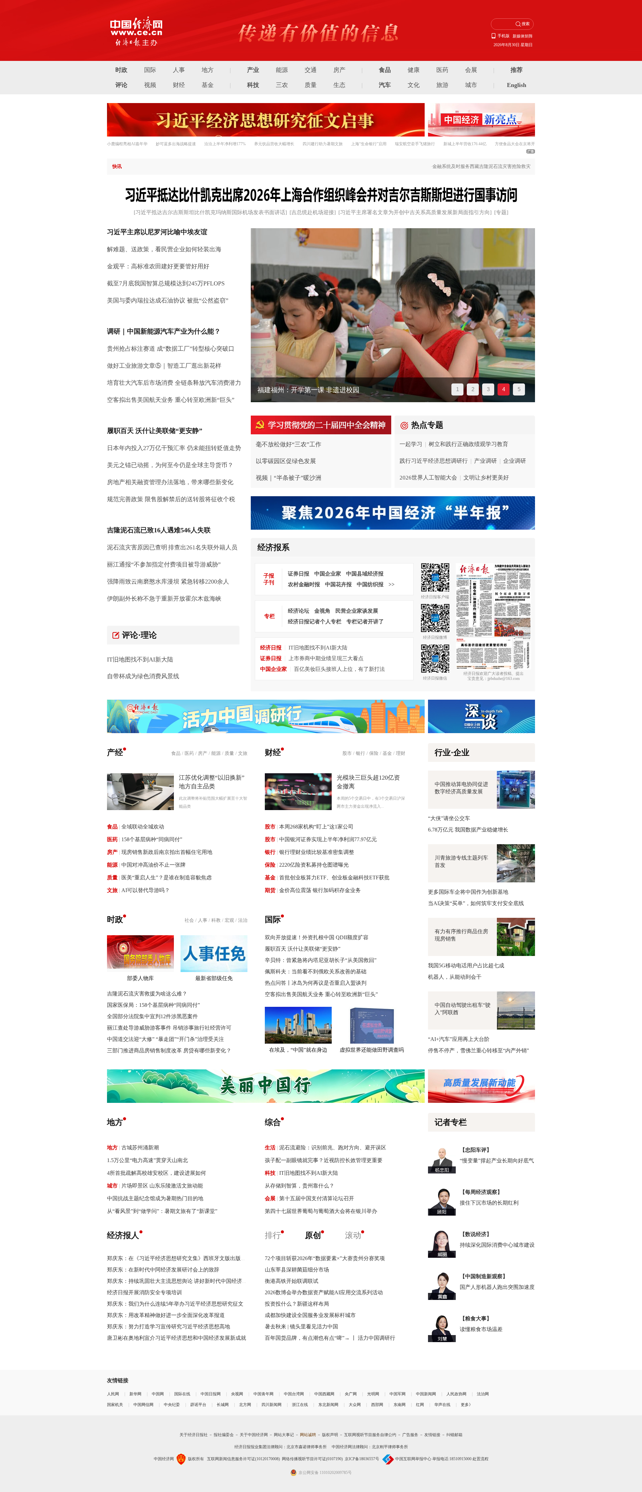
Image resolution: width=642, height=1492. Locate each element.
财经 (179, 85)
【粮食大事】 (476, 1318)
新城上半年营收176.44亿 (465, 144)
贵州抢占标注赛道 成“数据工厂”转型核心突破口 (170, 348)
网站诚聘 (308, 1434)
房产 (339, 70)
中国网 (158, 1394)
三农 (282, 85)
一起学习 (411, 444)
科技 (253, 85)
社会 (189, 920)
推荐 (517, 70)
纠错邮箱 (454, 1434)
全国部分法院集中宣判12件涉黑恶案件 (152, 1016)
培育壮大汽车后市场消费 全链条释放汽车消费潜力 (174, 382)
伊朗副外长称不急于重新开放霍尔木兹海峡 (164, 598)
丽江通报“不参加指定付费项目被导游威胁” (164, 564)
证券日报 (298, 574)
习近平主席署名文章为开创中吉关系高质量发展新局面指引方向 (415, 212)
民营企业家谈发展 (356, 611)
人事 (179, 70)
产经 (115, 752)
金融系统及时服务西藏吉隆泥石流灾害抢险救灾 (465, 166)
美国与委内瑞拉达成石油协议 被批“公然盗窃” (167, 300)
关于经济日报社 (194, 1434)
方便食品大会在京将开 (515, 144)
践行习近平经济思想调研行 (434, 461)
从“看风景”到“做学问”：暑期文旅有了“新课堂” (162, 1211)
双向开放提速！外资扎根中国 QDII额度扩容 (316, 937)
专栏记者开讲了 (365, 621)
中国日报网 (211, 1394)
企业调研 (514, 461)
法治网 (483, 1394)
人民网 (113, 1394)
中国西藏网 (324, 1394)
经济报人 (123, 1235)
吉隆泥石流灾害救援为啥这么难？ (147, 993)
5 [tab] (519, 389)
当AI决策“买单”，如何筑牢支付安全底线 (476, 903)
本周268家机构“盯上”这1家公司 (316, 826)
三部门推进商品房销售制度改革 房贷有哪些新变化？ (169, 1050)
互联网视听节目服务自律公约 (370, 1434)
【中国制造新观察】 (484, 1276)
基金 (208, 85)
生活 (270, 1147)
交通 (311, 70)
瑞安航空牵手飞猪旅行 (415, 144)
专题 (501, 212)
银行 (360, 753)
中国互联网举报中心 (413, 1459)
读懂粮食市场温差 (481, 1329)
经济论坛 (298, 611)
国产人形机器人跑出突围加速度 (497, 1287)
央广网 (351, 1394)
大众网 (355, 1404)
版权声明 (330, 1434)
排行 (273, 1235)
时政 (121, 70)
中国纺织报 (370, 584)
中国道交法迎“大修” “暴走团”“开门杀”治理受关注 (165, 1039)
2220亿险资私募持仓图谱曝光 (314, 865)
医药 (442, 70)
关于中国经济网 (254, 1434)
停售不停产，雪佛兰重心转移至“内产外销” (478, 1050)
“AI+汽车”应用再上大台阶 (459, 1039)
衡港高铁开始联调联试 (291, 1281)
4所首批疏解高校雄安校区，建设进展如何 (156, 1173)
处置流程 (480, 1459)
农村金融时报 (304, 584)
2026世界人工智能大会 (428, 477)
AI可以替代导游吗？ (145, 890)
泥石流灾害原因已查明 (137, 547)
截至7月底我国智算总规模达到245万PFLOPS (166, 283)
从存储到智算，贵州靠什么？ (299, 1186)
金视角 (322, 611)
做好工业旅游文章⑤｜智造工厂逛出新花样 (164, 365)
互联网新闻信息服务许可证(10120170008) (243, 1459)
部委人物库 (140, 978)
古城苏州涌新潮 (140, 1147)
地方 (208, 70)
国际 (150, 70)
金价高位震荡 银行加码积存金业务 (320, 890)
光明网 (373, 1394)
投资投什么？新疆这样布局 (297, 1304)
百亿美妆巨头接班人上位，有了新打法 (339, 669)
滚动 (353, 1235)
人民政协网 (456, 1394)
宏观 (229, 920)
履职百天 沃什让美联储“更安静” (302, 949)
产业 (253, 70)
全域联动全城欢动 (142, 826)
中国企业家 (327, 574)
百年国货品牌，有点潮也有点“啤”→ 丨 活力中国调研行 (330, 1338)
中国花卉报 (338, 584)
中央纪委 (172, 1404)
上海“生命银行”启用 (369, 144)
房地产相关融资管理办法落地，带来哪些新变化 (170, 482)
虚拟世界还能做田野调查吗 (372, 1050)
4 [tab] (503, 389)
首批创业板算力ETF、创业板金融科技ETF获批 (334, 877)
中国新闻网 (426, 1394)
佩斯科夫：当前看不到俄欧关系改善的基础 (315, 971)
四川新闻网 (271, 1404)
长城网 (223, 1404)
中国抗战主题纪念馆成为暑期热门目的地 (155, 1198)
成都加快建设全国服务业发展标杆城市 (310, 1315)
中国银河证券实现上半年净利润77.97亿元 (328, 839)
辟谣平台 (198, 1404)
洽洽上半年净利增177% (225, 144)
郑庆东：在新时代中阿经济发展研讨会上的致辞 (163, 1269)
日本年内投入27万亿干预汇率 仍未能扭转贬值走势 (174, 448)
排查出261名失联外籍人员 (202, 547)
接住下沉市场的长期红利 (489, 1203)
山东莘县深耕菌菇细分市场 (297, 1269)
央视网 (237, 1394)
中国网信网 (143, 1404)
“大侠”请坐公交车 (449, 818)
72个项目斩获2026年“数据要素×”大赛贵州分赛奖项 (325, 1258)
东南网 (400, 1404)
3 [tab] (488, 389)
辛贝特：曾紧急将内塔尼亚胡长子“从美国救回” (321, 960)
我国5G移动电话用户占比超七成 (466, 965)
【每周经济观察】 (481, 1192)
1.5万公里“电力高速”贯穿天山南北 (147, 1160)
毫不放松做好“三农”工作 (288, 444)
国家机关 (115, 1404)
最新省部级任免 (214, 978)
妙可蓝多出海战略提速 (176, 144)
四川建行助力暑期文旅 (323, 144)
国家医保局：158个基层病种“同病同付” (153, 1005)
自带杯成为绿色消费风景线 (143, 676)
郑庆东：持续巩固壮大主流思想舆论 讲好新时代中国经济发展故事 (185, 1281)
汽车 (385, 85)
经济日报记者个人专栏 (314, 621)
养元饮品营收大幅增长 (274, 144)
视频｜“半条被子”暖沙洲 (288, 477)
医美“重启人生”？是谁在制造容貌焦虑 (166, 877)
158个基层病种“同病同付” (151, 839)
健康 (414, 70)
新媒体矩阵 (523, 36)
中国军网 (398, 1394)
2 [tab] (472, 389)
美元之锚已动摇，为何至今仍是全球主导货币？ (170, 465)
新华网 (135, 1394)
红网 (420, 1404)
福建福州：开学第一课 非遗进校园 (308, 389)
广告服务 (410, 1434)
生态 (339, 85)
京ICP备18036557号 (362, 1459)
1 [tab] (457, 389)
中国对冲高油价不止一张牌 (153, 865)
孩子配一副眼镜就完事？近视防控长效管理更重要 (324, 1160)
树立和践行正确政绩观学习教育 (468, 444)
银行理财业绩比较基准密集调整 (316, 852)
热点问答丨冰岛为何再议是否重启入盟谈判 (315, 983)
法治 (242, 920)
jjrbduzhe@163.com (504, 678)
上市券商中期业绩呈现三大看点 (326, 658)
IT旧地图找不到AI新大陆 (140, 659)
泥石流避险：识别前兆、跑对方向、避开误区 (332, 1147)
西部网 (377, 1404)
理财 (400, 753)
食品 (385, 70)
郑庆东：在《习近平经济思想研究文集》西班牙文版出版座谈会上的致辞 (192, 1258)
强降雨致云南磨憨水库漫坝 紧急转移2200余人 (168, 581)
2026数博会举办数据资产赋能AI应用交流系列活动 (324, 1292)
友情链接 (432, 1434)
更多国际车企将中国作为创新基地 (468, 892)
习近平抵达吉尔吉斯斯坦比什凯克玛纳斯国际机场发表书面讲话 (210, 212)
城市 (471, 85)
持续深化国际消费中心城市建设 (497, 1245)
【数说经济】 (476, 1234)
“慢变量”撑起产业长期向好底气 (497, 1160)
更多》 (467, 1404)
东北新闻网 (328, 1404)
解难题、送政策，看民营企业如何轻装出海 (164, 249)
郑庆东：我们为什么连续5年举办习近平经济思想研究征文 (175, 1304)
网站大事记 (284, 1434)
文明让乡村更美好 (486, 477)
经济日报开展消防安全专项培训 (144, 1292)
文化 (414, 85)
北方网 (245, 1404)
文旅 (242, 753)
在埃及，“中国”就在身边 (298, 1050)
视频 (150, 85)
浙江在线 (300, 1404)
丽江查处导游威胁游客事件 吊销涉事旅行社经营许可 (169, 1028)
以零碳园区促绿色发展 (286, 461)
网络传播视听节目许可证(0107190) (312, 1459)
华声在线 (442, 1404)
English (516, 85)
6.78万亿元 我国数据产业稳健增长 (468, 829)
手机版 (504, 35)
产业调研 (485, 461)
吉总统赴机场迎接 (312, 212)
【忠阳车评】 (476, 1150)
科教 (216, 920)
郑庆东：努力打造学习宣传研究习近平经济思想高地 (168, 1326)
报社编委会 (224, 1434)
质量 (311, 85)
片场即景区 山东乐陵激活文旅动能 (162, 1186)
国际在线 (182, 1394)
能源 (282, 70)
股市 (347, 753)
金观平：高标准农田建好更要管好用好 (158, 266)
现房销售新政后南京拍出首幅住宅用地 (166, 852)
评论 (121, 85)
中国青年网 (263, 1394)
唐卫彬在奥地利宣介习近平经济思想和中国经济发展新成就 (176, 1338)
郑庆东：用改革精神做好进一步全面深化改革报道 (166, 1315)
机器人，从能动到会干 (454, 977)
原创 (313, 1235)
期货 (270, 890)
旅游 (442, 85)
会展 (471, 70)
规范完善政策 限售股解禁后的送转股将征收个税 (171, 499)
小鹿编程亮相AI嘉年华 (127, 144)
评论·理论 (139, 635)
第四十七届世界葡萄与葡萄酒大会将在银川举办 (321, 1211)
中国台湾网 (294, 1394)
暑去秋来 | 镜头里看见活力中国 (301, 1326)
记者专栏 (451, 1122)
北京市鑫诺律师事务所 (307, 1446)
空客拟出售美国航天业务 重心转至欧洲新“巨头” (170, 400)
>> (392, 584)
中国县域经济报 (365, 574)
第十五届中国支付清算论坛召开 (316, 1198)
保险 (374, 753)
